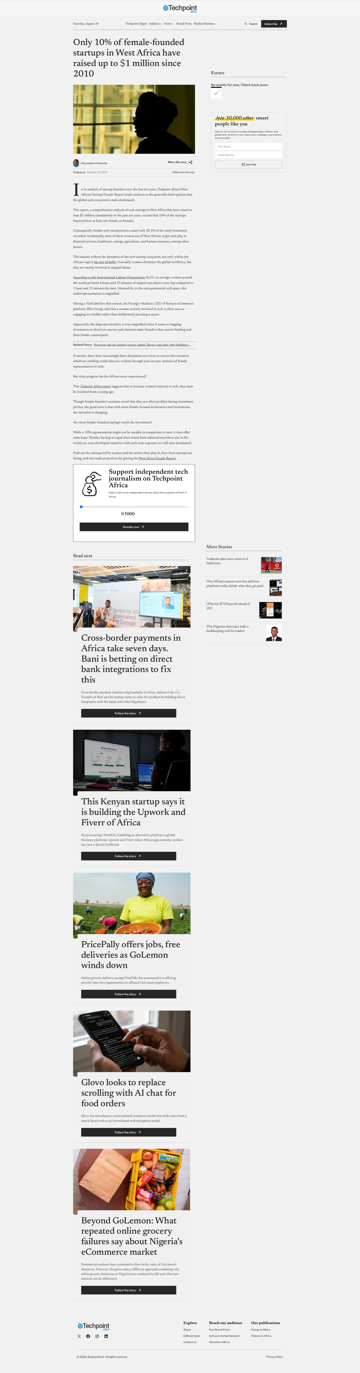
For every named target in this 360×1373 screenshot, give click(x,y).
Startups (190, 172)
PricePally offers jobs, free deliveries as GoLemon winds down (130, 955)
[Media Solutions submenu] (216, 24)
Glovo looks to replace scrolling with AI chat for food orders (128, 1093)
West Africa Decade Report (157, 458)
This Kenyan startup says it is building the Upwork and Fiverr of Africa (133, 813)
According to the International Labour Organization (109, 277)
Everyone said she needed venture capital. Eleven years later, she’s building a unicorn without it (142, 344)
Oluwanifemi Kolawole (94, 163)
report (95, 386)
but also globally (105, 262)
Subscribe (271, 24)
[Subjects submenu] (161, 24)
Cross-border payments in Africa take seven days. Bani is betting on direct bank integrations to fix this (131, 659)
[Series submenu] (173, 24)
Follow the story (125, 713)
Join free (251, 164)
